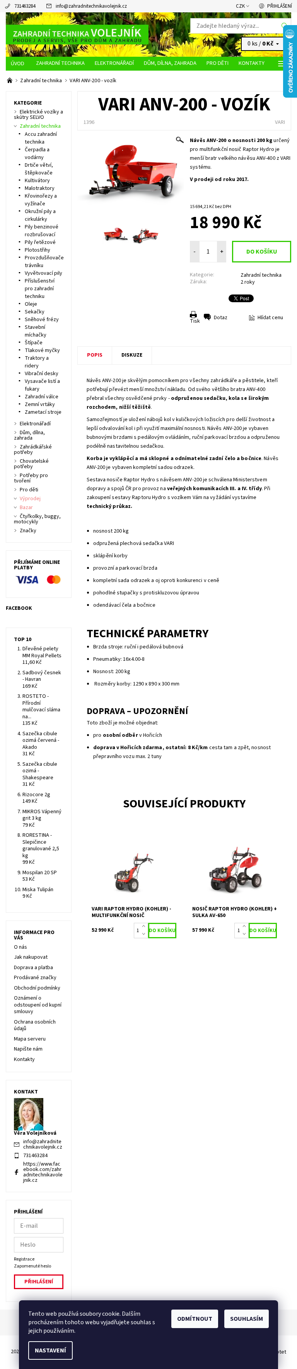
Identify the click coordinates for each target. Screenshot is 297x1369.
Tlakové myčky (42, 350)
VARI (280, 122)
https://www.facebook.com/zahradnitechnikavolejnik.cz (43, 1172)
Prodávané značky (35, 977)
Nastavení (50, 1350)
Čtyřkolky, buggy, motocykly (37, 519)
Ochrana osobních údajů (35, 1025)
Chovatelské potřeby (31, 463)
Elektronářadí (114, 63)
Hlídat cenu (270, 318)
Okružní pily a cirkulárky (40, 215)
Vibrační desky (41, 373)
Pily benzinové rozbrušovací (41, 231)
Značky (28, 531)
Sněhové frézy (42, 319)
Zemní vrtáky (40, 404)
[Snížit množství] (145, 934)
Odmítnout (194, 1319)
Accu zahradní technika (41, 138)
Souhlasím (246, 1319)
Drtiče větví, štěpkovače (39, 169)
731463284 (24, 6)
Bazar (26, 507)
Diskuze (131, 355)
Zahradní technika (60, 63)
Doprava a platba (33, 967)
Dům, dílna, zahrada (170, 63)
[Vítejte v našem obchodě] (10, 81)
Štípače (34, 343)
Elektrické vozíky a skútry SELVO (38, 114)
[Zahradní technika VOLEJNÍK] (77, 35)
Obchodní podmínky (37, 988)
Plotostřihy (37, 250)
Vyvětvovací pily (43, 273)
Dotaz (220, 318)
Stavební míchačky (35, 331)
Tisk (195, 321)
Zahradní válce (41, 397)
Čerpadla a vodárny (37, 153)
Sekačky (34, 312)
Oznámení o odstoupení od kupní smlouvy (37, 1004)
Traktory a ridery (37, 362)
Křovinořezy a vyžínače (41, 200)
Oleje (31, 304)
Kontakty (252, 63)
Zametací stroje (43, 412)
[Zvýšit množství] (145, 927)
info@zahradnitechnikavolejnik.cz (91, 6)
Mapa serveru (30, 1039)
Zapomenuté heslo (32, 1266)
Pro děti (218, 63)
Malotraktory (40, 188)
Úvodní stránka (18, 64)
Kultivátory (37, 180)
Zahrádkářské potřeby (33, 449)
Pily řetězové (40, 242)
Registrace (24, 1259)
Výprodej (30, 499)
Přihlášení (279, 6)
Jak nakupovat (31, 957)
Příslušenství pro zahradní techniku (40, 288)
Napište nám (28, 1049)
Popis (94, 355)
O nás (20, 947)
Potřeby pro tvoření (31, 478)
